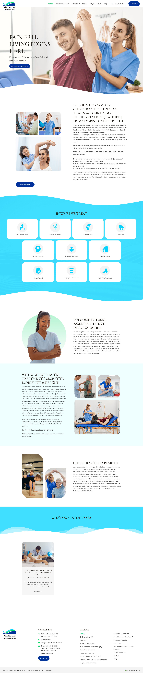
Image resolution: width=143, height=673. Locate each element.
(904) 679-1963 (119, 4)
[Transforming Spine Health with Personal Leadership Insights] (38, 555)
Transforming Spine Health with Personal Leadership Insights (38, 572)
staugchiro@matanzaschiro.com (51, 643)
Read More (38, 591)
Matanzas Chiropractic (35, 577)
